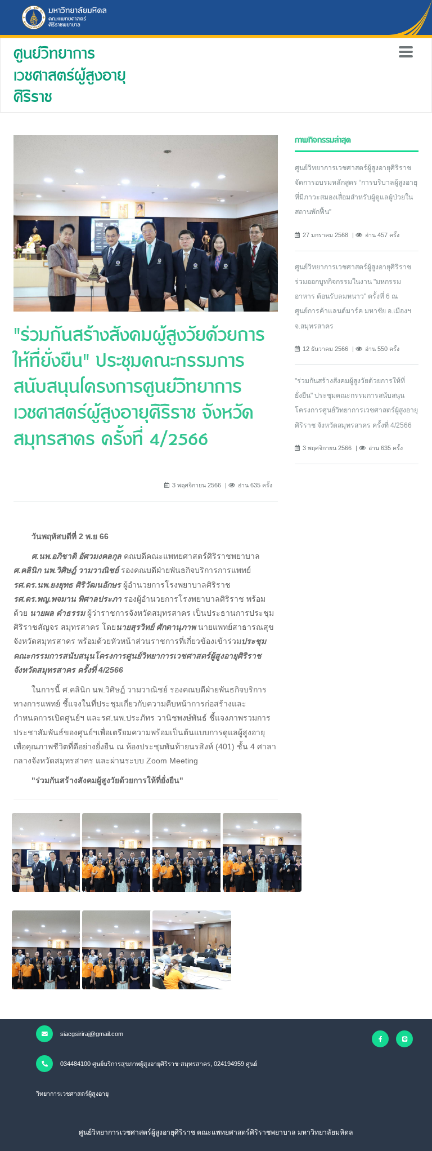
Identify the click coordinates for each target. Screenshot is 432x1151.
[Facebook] (380, 1038)
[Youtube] (404, 1038)
